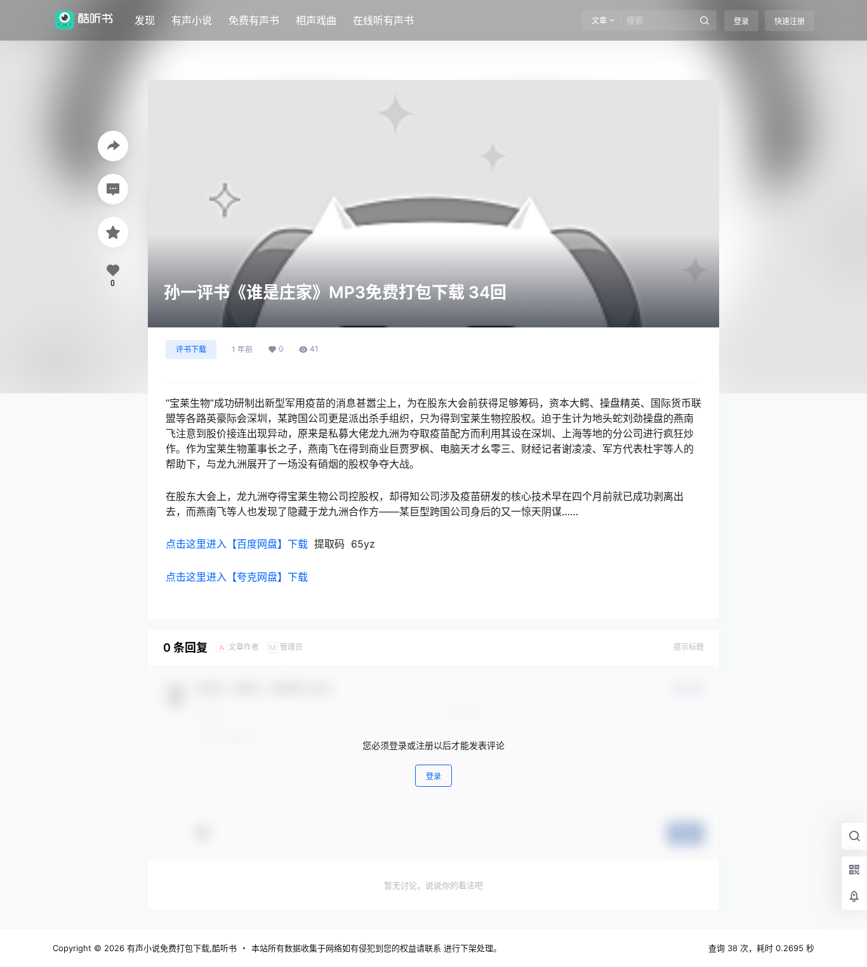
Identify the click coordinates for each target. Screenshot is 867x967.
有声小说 (191, 20)
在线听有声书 (383, 20)
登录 (741, 21)
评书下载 (191, 349)
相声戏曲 (316, 20)
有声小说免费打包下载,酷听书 (180, 948)
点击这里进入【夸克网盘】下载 (237, 576)
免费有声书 (253, 20)
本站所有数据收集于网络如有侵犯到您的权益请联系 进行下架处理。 (376, 948)
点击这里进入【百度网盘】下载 (237, 543)
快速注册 (789, 21)
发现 (145, 20)
